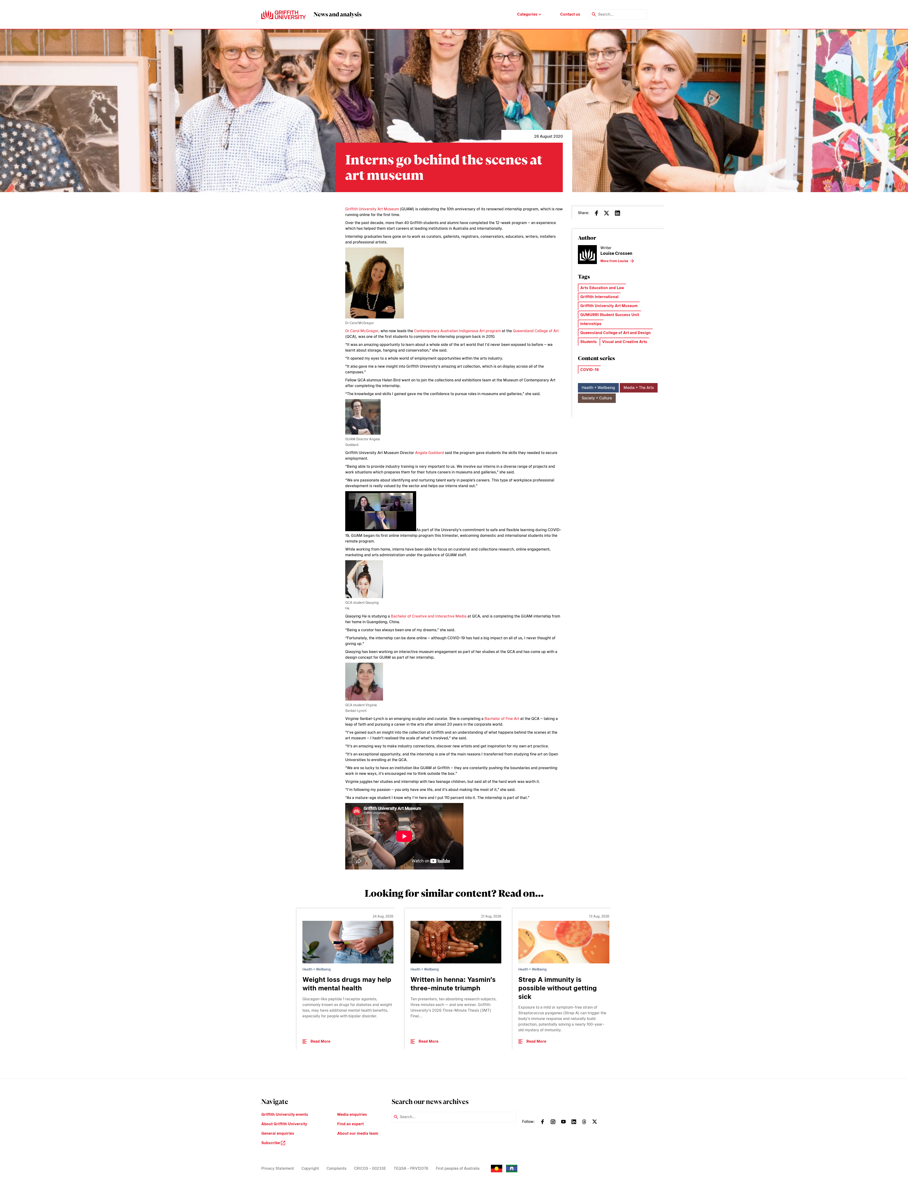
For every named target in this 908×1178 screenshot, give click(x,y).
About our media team (357, 1133)
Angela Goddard (429, 452)
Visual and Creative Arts (624, 342)
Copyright (310, 1168)
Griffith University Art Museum (372, 209)
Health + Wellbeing (598, 387)
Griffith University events (284, 1114)
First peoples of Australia (458, 1168)
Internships (591, 324)
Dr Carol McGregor (361, 331)
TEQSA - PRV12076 (411, 1168)
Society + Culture (597, 398)
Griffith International (599, 297)
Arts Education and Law (602, 288)
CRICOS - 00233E (370, 1168)
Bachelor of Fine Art (502, 718)
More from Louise (614, 261)
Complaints (336, 1168)
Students (588, 342)
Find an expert (350, 1124)
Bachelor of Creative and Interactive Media (429, 616)
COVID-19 (589, 369)
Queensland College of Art (536, 331)
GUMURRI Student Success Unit (609, 315)
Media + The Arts (639, 387)
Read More (320, 1041)
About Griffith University (284, 1124)
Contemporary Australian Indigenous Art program (457, 331)
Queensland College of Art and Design (615, 333)
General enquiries (277, 1133)
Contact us (570, 14)
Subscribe (271, 1143)
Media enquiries (352, 1114)
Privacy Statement (277, 1168)
